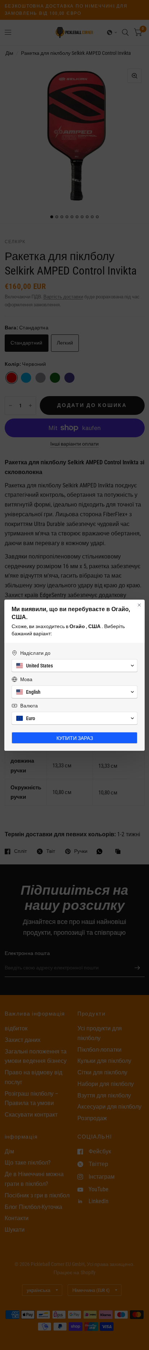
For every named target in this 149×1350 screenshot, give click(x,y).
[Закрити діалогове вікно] (139, 605)
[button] (74, 665)
